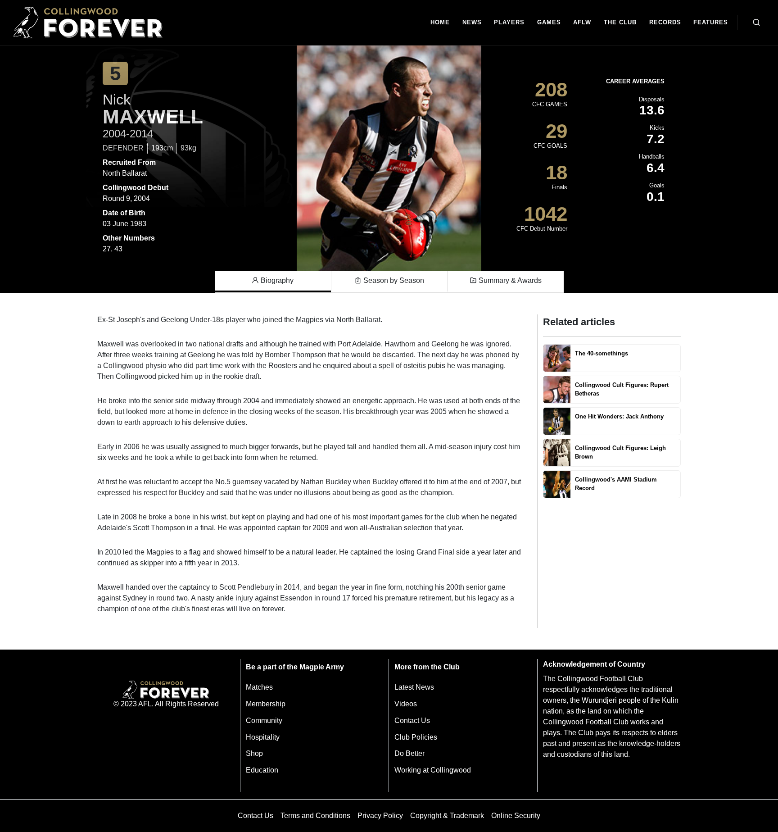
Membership (265, 704)
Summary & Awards (509, 280)
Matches (259, 687)
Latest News (414, 687)
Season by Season (393, 280)
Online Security (515, 815)
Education (262, 770)
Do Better (409, 753)
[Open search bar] (756, 22)
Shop (254, 753)
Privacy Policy (380, 815)
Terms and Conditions (315, 815)
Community (264, 720)
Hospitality (263, 737)
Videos (405, 704)
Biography (276, 280)
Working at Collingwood (432, 770)
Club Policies (415, 737)
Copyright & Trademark (447, 815)
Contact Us (412, 720)
